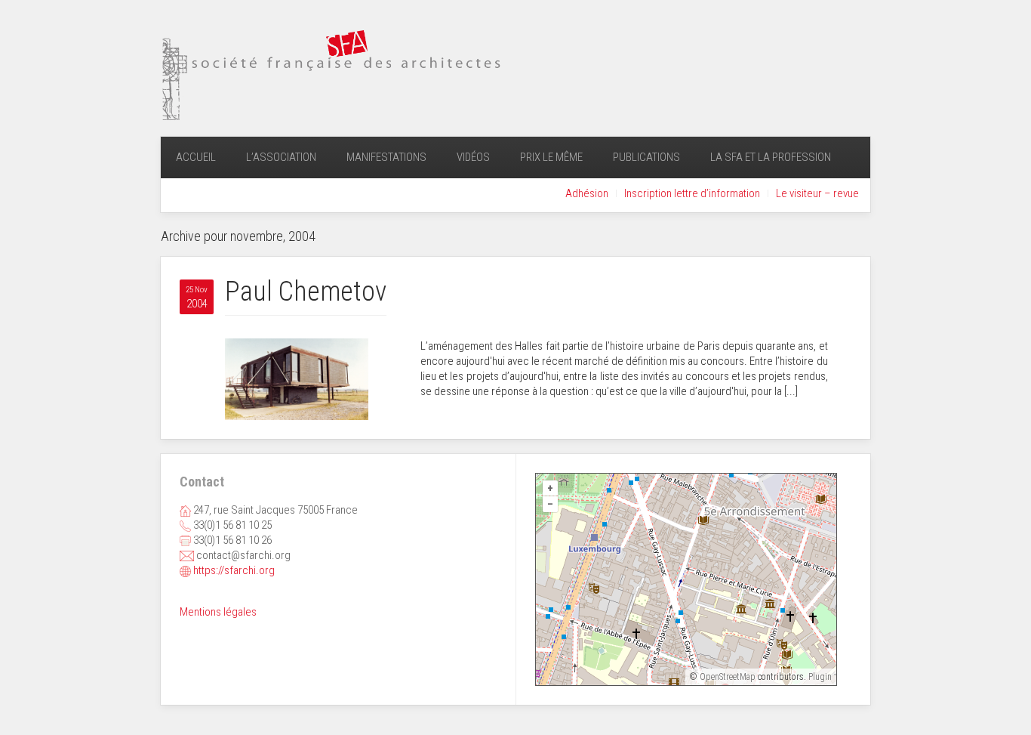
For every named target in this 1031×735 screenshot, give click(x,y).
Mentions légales (218, 612)
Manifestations (386, 157)
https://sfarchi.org (234, 570)
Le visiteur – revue (817, 193)
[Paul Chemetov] (296, 378)
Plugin (819, 677)
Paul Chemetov (305, 291)
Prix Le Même (551, 157)
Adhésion (586, 193)
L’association (281, 157)
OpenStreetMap (728, 677)
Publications (646, 157)
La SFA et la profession (770, 157)
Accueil (196, 157)
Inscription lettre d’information (692, 193)
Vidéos (473, 157)
